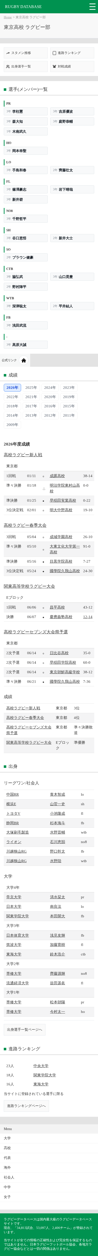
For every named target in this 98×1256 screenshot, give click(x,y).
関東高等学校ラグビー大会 (29, 586)
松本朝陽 (57, 1002)
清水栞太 (57, 897)
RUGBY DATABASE (23, 7)
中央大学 (40, 1066)
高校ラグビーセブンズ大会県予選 (36, 632)
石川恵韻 (57, 842)
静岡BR (12, 823)
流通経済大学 (17, 983)
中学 (7, 1187)
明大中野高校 (61, 510)
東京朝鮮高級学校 (65, 672)
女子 (7, 1197)
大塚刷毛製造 (17, 832)
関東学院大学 (17, 916)
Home (8, 17)
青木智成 (57, 794)
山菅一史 (57, 804)
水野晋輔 (57, 832)
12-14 (87, 617)
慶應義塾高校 (61, 617)
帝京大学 (13, 897)
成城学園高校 (61, 537)
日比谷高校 (59, 653)
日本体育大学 (17, 935)
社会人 (9, 1177)
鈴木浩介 (57, 954)
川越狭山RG (16, 851)
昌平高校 (57, 607)
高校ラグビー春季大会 (25, 525)
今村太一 (57, 1011)
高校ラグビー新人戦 (23, 455)
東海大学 (13, 954)
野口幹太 (57, 851)
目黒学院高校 (61, 561)
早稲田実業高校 (63, 500)
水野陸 (55, 861)
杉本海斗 (57, 823)
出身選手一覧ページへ (24, 1029)
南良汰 (55, 906)
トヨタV (13, 813)
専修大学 (13, 973)
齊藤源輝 (57, 973)
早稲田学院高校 (63, 662)
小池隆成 (57, 813)
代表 (7, 1158)
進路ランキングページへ (26, 1106)
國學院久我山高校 (65, 571)
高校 (7, 1148)
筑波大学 (13, 944)
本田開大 (57, 916)
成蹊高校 (57, 476)
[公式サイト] (23, 360)
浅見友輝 (57, 935)
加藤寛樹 (57, 944)
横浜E (11, 804)
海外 (7, 1167)
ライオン (13, 842)
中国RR (12, 794)
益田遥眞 (57, 983)
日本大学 (13, 906)
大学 (7, 1138)
